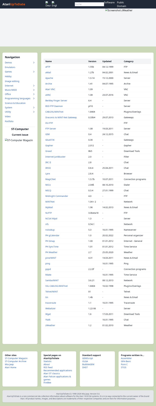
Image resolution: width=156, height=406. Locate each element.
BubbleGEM (88, 364)
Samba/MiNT (52, 280)
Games (8, 71)
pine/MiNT (50, 257)
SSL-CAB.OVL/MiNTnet (56, 285)
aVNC (48, 94)
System (8, 107)
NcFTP (48, 212)
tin (46, 297)
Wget (48, 314)
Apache (49, 78)
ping (47, 263)
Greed (48, 151)
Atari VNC (50, 89)
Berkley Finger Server (56, 100)
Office (8, 94)
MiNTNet (50, 201)
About (47, 364)
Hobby (8, 76)
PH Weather (51, 252)
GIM (47, 134)
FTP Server (50, 128)
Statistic (48, 361)
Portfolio (9, 121)
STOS (123, 367)
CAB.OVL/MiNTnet (54, 111)
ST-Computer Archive (15, 361)
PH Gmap (50, 241)
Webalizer (50, 308)
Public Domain (121, 4)
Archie (48, 83)
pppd (48, 269)
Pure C (124, 364)
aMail (48, 72)
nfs (47, 224)
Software (109, 2)
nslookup (50, 229)
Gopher (49, 145)
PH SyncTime (51, 246)
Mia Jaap (9, 364)
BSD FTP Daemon (54, 106)
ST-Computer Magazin (16, 358)
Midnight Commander (56, 196)
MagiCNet (50, 179)
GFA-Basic (126, 361)
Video (8, 116)
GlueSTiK (50, 139)
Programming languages (17, 98)
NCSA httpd (51, 218)
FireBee (47, 382)
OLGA (85, 361)
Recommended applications (58, 370)
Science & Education (15, 103)
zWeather (50, 325)
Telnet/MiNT (51, 291)
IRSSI (48, 167)
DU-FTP (49, 123)
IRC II (48, 162)
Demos (8, 62)
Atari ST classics (52, 373)
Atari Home (10, 367)
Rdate (48, 274)
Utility (8, 111)
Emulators (10, 67)
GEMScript (87, 358)
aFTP (47, 66)
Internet (9, 85)
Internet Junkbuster (55, 156)
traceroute (50, 302)
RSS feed (48, 367)
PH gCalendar (52, 235)
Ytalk (47, 319)
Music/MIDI (11, 89)
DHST (85, 367)
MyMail (49, 207)
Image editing (12, 81)
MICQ (48, 190)
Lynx (47, 173)
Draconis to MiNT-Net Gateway (61, 117)
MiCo (48, 184)
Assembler (126, 358)
